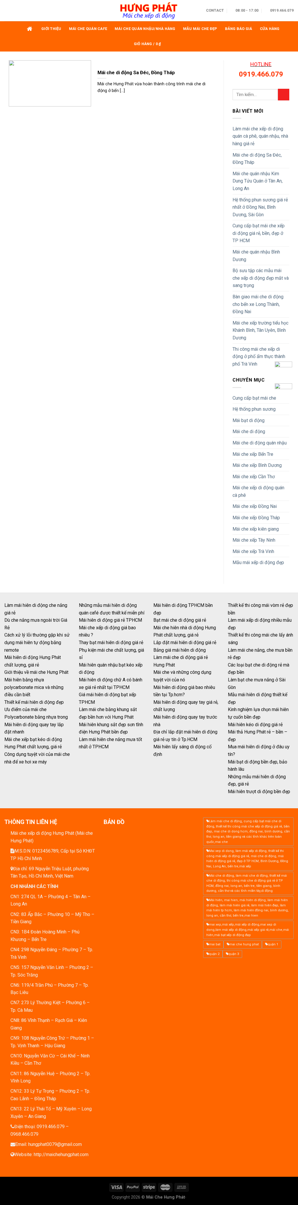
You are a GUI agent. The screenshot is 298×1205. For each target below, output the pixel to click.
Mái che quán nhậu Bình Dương (256, 255)
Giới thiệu (51, 28)
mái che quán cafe (88, 28)
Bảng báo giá (238, 28)
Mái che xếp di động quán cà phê (258, 491)
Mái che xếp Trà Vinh (253, 551)
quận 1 (273, 944)
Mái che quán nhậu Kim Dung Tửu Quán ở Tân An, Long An (258, 181)
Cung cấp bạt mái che (254, 398)
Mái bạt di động (249, 420)
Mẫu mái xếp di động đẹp (258, 562)
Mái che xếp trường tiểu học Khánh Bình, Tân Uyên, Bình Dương (260, 330)
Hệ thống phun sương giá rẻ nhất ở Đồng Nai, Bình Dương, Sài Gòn (260, 207)
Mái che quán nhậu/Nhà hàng (145, 28)
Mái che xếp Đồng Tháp (256, 517)
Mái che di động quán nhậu (260, 443)
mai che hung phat (244, 944)
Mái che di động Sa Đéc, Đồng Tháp (257, 158)
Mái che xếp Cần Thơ (254, 476)
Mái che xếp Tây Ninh (254, 540)
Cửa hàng (270, 28)
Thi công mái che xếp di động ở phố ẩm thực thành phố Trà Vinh (259, 356)
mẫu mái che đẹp (200, 28)
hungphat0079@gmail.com (55, 1144)
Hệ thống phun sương (254, 409)
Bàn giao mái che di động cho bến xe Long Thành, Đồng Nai (258, 304)
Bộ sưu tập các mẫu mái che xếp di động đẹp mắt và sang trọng (261, 278)
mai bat (214, 944)
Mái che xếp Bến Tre (253, 454)
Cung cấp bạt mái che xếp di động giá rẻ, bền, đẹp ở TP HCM (259, 233)
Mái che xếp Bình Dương (257, 465)
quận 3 (233, 954)
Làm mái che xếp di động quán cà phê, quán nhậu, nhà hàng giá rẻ (260, 136)
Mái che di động (249, 431)
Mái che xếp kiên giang (256, 529)
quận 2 (214, 954)
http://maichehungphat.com (61, 1154)
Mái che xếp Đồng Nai (255, 506)
